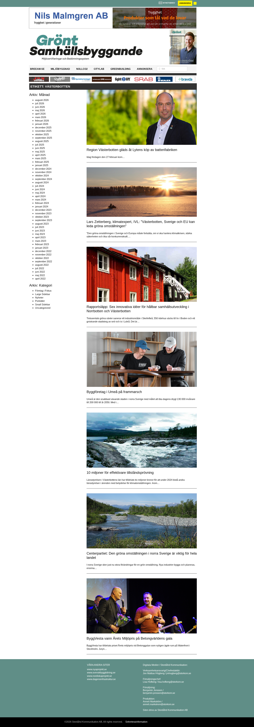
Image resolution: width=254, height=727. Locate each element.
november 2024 (43, 172)
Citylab (99, 69)
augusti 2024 (42, 182)
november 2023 (43, 213)
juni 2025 (40, 148)
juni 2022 (40, 272)
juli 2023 (39, 227)
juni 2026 (40, 107)
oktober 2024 (42, 175)
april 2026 (40, 114)
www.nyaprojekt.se (97, 669)
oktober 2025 (42, 134)
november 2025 (43, 131)
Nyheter (39, 297)
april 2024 (40, 196)
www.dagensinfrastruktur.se (101, 679)
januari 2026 (41, 124)
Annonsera (185, 3)
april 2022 (40, 278)
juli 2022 (39, 268)
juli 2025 (39, 144)
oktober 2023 (42, 217)
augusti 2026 (42, 100)
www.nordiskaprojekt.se (99, 676)
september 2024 (43, 179)
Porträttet (40, 301)
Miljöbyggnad (60, 69)
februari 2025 (42, 162)
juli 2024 (39, 186)
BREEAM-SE (37, 69)
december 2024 (43, 169)
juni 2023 (40, 230)
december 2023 (43, 210)
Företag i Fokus (43, 290)
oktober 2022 (42, 258)
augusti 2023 (42, 224)
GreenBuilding (121, 69)
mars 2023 (40, 241)
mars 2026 (40, 117)
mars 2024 (40, 199)
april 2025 (40, 155)
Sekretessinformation (136, 722)
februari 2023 (42, 244)
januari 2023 (41, 248)
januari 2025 (41, 165)
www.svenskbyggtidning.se (101, 672)
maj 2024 (40, 193)
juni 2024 (40, 189)
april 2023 (40, 237)
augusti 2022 (42, 265)
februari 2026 (42, 120)
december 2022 (43, 251)
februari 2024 (42, 203)
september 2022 (43, 261)
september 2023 (43, 220)
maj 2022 (40, 275)
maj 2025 (40, 151)
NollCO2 (82, 69)
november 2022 (43, 254)
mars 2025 (40, 158)
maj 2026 (40, 110)
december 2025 (43, 127)
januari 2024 (41, 206)
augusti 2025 (42, 141)
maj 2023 (40, 234)
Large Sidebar (42, 294)
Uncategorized (42, 308)
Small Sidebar (42, 304)
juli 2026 (39, 103)
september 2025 (43, 138)
